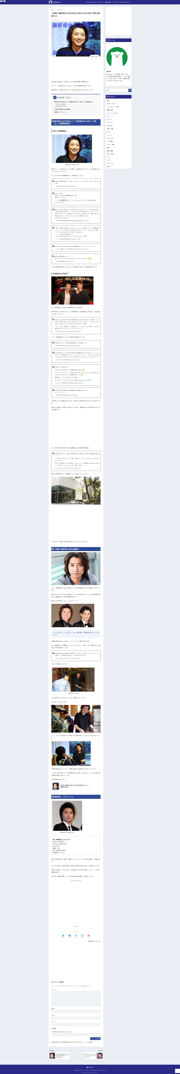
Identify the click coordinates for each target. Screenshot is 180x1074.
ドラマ (109, 132)
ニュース (109, 135)
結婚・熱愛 (110, 151)
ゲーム (109, 116)
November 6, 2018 (75, 239)
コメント (54, 989)
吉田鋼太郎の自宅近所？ (61, 106)
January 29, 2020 (75, 359)
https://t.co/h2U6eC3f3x (61, 218)
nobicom (56, 2)
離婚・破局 (110, 110)
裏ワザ (109, 166)
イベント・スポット (112, 113)
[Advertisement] (76, 69)
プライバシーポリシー (125, 2)
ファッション (110, 163)
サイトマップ (115, 2)
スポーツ (109, 119)
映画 (108, 147)
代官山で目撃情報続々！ (61, 104)
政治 (108, 100)
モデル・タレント (112, 103)
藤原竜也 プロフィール (60, 112)
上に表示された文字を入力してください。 (62, 1031)
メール (53, 1015)
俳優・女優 (98, 941)
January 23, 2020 (71, 186)
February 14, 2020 (74, 345)
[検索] (129, 90)
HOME (91, 1067)
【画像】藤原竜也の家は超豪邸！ (62, 109)
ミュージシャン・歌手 (113, 107)
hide (68, 97)
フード (109, 157)
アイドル (109, 122)
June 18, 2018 (85, 249)
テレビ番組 (110, 141)
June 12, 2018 (69, 261)
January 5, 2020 (59, 202)
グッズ (109, 160)
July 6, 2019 (85, 220)
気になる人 (110, 125)
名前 (53, 1008)
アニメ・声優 (110, 144)
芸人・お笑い (110, 154)
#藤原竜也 (73, 209)
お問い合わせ (108, 2)
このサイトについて (91, 2)
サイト (53, 1021)
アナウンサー (110, 138)
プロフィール (100, 2)
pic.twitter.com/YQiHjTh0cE (84, 380)
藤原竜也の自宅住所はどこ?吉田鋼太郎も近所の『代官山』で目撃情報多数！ (73, 101)
